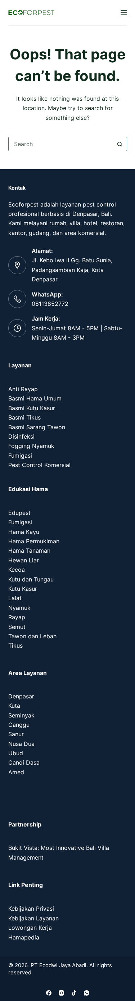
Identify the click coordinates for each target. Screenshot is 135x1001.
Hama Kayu (23, 531)
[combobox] (61, 144)
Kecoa (16, 569)
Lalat (15, 598)
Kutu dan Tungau (31, 579)
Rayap (16, 617)
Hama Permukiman (33, 541)
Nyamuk (19, 607)
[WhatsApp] (86, 993)
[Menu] (124, 12)
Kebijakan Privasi (31, 908)
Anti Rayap (23, 389)
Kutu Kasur (22, 588)
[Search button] (120, 144)
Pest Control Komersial (39, 464)
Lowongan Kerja (30, 927)
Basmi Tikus (24, 417)
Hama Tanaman (29, 550)
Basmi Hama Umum (35, 398)
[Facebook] (48, 993)
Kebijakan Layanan (33, 918)
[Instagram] (61, 993)
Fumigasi (20, 455)
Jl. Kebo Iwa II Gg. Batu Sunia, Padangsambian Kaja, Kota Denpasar (72, 270)
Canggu (19, 724)
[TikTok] (74, 993)
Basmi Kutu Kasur (31, 408)
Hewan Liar (23, 560)
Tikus (15, 645)
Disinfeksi (21, 436)
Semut (17, 626)
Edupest (19, 512)
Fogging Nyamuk (31, 445)
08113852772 (50, 303)
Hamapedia (23, 937)
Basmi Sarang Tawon (36, 427)
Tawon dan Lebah (32, 636)
